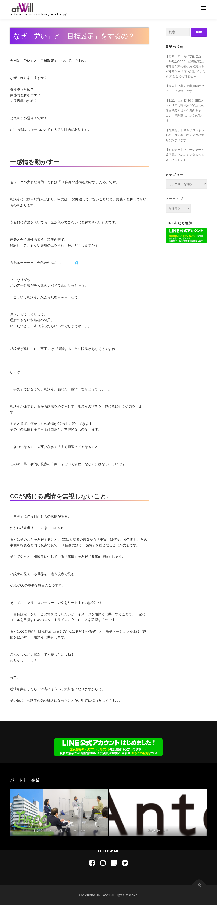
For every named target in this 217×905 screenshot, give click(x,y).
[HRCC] (59, 812)
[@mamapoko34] (125, 862)
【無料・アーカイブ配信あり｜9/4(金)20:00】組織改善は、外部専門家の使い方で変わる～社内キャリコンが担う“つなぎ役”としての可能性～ (186, 66)
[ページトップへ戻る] (199, 885)
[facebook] (92, 862)
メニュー (203, 8)
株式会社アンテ (158, 831)
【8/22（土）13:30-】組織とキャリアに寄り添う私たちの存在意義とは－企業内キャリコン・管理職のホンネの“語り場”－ (185, 110)
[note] (114, 862)
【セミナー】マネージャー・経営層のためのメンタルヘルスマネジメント (185, 154)
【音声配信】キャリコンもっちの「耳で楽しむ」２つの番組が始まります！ (185, 135)
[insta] (103, 862)
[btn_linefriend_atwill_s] (186, 235)
